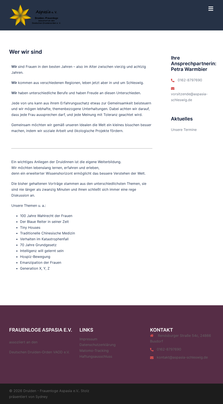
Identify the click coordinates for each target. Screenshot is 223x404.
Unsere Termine (184, 129)
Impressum (88, 339)
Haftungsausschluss (95, 356)
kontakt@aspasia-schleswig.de (182, 357)
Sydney (41, 396)
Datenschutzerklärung (97, 344)
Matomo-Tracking (94, 350)
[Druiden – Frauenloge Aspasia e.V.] (37, 15)
